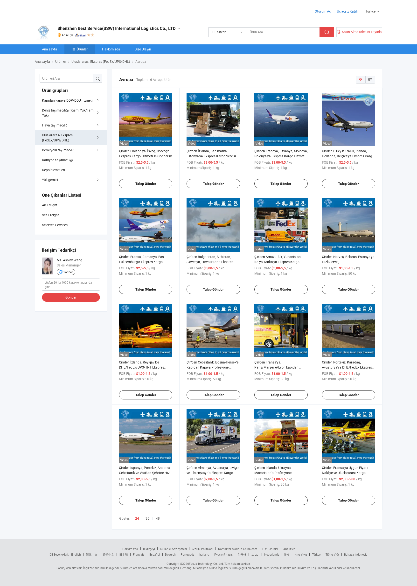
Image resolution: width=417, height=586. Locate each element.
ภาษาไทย (301, 554)
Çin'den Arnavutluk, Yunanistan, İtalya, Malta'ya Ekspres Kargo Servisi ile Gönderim (277, 261)
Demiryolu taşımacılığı (59, 150)
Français (138, 554)
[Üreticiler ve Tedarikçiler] (66, 9)
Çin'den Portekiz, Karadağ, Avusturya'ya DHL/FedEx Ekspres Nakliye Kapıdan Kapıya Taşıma (347, 367)
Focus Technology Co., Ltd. (206, 563)
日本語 (123, 554)
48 (158, 518)
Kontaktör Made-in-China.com (237, 549)
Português (187, 554)
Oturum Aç (323, 11)
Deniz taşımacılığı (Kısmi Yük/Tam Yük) (67, 113)
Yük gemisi (50, 179)
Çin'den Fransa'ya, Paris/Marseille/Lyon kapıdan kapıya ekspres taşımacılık (276, 367)
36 (147, 518)
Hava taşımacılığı (55, 125)
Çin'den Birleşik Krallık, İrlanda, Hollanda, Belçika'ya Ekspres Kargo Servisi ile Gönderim (348, 156)
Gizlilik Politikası (202, 549)
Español (154, 554)
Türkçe (316, 554)
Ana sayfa (49, 49)
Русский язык (223, 554)
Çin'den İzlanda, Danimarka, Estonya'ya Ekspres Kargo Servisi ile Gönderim (213, 156)
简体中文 (91, 554)
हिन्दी (287, 554)
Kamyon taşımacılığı (57, 160)
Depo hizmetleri (53, 169)
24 (137, 518)
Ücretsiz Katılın (348, 11)
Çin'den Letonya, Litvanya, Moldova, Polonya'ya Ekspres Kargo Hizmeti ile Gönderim (281, 156)
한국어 (241, 554)
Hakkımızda (111, 49)
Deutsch (170, 554)
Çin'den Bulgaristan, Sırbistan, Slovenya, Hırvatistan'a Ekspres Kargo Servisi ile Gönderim (210, 261)
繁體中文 (108, 554)
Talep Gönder (145, 184)
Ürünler (82, 49)
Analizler (289, 549)
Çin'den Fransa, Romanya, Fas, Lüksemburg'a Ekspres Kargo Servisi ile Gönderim (142, 261)
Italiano (204, 554)
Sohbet (68, 272)
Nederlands (271, 554)
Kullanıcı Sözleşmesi (173, 549)
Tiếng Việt (332, 554)
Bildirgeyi (149, 549)
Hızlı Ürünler (270, 549)
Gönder (70, 297)
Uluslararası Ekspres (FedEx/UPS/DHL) (57, 137)
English (76, 554)
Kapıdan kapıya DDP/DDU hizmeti (67, 100)
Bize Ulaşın (143, 49)
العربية (255, 554)
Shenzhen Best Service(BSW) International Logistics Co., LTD (116, 28)
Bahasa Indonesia (356, 554)
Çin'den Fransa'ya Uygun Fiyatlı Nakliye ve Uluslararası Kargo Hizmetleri (345, 472)
